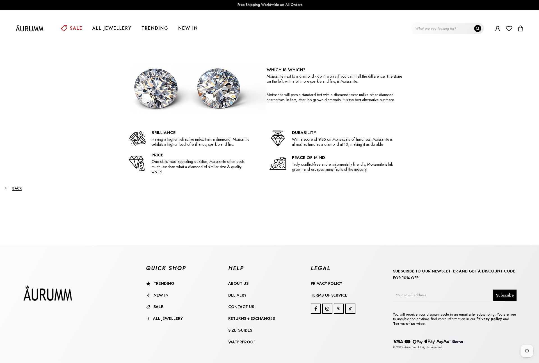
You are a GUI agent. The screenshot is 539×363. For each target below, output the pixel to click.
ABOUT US (238, 283)
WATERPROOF (241, 342)
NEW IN (188, 28)
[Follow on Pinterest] (339, 309)
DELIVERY (237, 295)
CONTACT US (241, 306)
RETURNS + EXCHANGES (251, 318)
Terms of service (409, 323)
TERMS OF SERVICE (329, 295)
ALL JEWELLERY (112, 28)
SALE (76, 28)
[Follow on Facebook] (316, 309)
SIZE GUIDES (240, 330)
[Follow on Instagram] (327, 309)
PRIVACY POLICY (326, 283)
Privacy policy (489, 319)
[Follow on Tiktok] (350, 309)
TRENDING (154, 28)
